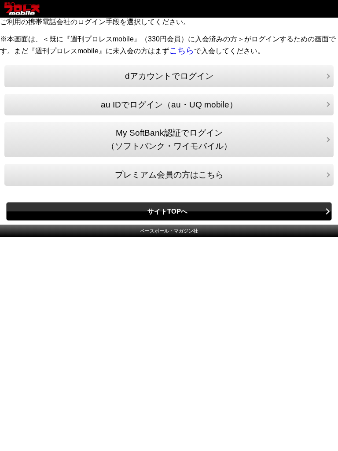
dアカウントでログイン (169, 76)
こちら (181, 50)
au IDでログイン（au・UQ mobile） (169, 104)
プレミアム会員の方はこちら (169, 174)
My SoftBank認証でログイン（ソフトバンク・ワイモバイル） (169, 139)
